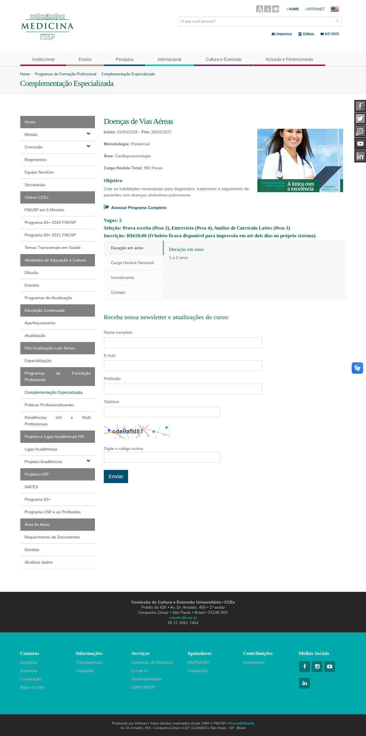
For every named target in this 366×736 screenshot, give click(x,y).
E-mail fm (140, 670)
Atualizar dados (39, 562)
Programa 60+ (38, 499)
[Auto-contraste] (275, 8)
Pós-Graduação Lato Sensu (50, 348)
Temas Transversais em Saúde (53, 247)
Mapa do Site (32, 687)
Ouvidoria (28, 662)
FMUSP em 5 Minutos (44, 210)
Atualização (35, 335)
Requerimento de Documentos (52, 537)
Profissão (112, 378)
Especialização (38, 360)
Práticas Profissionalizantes (49, 405)
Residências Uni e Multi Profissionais (58, 420)
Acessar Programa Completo (139, 207)
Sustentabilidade (147, 679)
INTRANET (316, 9)
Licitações (85, 670)
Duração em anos (127, 248)
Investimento (122, 277)
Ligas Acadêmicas (41, 449)
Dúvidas (32, 549)
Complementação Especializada (128, 74)
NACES (31, 486)
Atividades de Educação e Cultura (55, 260)
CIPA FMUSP (143, 687)
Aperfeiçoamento (40, 323)
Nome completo (118, 332)
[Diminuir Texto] (267, 8)
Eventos (32, 285)
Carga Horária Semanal (132, 262)
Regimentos (35, 159)
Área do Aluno (37, 524)
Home (25, 74)
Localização (30, 679)
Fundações (197, 670)
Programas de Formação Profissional (65, 74)
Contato (118, 292)
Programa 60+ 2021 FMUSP (50, 235)
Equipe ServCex (39, 172)
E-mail (109, 355)
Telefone (111, 401)
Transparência (89, 662)
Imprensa (28, 670)
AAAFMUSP (198, 662)
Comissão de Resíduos (153, 662)
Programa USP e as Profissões (53, 512)
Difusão (31, 272)
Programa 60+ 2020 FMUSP (50, 222)
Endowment (253, 662)
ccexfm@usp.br (183, 617)
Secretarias (35, 184)
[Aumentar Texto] (259, 8)
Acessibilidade (241, 723)
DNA (141, 723)
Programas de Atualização (48, 297)
